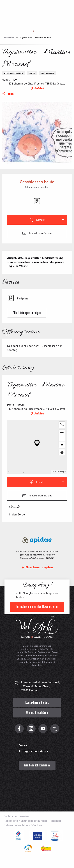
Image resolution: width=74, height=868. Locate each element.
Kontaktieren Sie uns (37, 702)
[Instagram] (31, 730)
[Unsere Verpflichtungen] (37, 835)
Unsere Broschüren (37, 713)
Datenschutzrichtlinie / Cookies (23, 825)
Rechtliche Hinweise (16, 816)
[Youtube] (43, 730)
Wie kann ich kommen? (37, 765)
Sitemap (55, 821)
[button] (26, 313)
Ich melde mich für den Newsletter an (37, 607)
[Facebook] (19, 730)
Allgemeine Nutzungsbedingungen (25, 821)
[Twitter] (55, 730)
